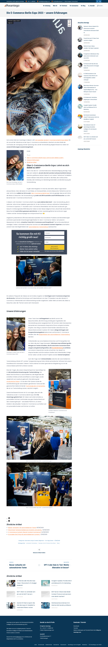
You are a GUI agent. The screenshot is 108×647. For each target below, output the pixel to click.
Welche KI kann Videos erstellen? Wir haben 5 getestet (91, 47)
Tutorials (76, 628)
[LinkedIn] (9, 519)
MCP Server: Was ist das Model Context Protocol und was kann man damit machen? (61, 594)
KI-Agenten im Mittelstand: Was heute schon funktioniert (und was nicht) (91, 56)
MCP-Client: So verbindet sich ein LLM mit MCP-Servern (26, 593)
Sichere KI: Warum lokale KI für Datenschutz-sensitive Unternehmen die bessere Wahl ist (91, 29)
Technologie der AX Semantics (35, 386)
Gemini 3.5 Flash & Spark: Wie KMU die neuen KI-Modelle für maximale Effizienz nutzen (26, 605)
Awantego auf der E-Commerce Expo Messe (47, 543)
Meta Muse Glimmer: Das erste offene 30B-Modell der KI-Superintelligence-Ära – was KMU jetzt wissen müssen (91, 88)
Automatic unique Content (14, 20)
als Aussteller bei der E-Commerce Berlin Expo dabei (51, 140)
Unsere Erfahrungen (33, 160)
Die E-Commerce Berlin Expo (40, 193)
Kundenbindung (57, 348)
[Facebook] (9, 521)
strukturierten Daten (13, 381)
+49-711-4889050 (31, 1)
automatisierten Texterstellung (38, 227)
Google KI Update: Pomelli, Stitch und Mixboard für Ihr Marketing (61, 582)
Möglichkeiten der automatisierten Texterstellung (54, 334)
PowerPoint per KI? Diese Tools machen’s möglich (91, 39)
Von (49, 540)
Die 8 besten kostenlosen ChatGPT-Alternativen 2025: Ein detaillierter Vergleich (91, 117)
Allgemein (10, 22)
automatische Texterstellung (31, 543)
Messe (58, 543)
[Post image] (11, 583)
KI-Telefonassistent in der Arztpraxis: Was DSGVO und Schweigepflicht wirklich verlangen (90, 76)
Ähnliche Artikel (31, 162)
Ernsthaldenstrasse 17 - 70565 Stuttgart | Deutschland (65, 1)
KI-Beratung (19, 636)
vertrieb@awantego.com (44, 1)
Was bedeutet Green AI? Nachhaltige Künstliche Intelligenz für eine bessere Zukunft (90, 128)
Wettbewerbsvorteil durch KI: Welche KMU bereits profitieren (61, 604)
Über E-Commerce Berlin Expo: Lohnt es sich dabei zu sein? (45, 158)
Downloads (76, 626)
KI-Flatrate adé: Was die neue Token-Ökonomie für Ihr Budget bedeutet (27, 583)
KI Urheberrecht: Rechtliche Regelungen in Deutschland (90, 98)
